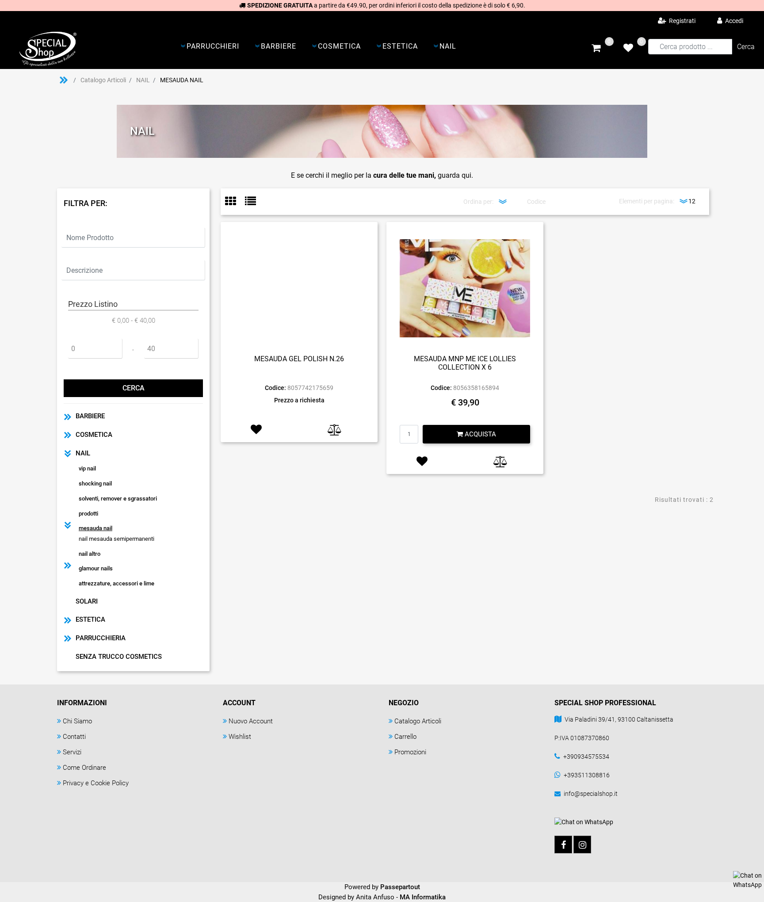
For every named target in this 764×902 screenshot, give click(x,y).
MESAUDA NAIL (181, 80)
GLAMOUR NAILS (96, 568)
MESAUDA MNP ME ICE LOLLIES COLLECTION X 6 (465, 363)
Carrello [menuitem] (405, 737)
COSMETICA (94, 435)
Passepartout (400, 887)
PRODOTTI (88, 513)
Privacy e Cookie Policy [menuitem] (96, 783)
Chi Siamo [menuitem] (77, 721)
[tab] (235, 202)
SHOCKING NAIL (95, 483)
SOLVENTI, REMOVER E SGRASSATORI (118, 498)
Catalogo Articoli (103, 80)
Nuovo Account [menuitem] (251, 721)
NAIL (143, 80)
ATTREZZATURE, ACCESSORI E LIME (116, 583)
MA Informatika (423, 897)
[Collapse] (68, 453)
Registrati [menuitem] (681, 20)
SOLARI (87, 601)
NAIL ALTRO (89, 553)
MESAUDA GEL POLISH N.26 (299, 359)
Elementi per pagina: (646, 201)
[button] (746, 46)
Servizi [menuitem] (72, 752)
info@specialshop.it (591, 793)
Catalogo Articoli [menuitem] (417, 721)
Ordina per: (478, 201)
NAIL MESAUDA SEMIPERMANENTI (116, 538)
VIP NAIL (87, 468)
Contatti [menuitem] (74, 737)
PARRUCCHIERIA (101, 638)
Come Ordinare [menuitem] (84, 768)
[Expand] (68, 416)
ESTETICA (90, 619)
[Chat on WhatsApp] (747, 879)
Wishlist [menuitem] (240, 737)
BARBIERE (90, 416)
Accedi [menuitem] (733, 20)
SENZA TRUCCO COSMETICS (119, 657)
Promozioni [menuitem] (410, 752)
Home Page (63, 80)
